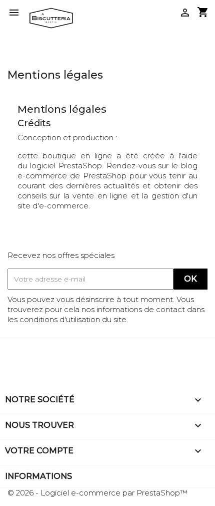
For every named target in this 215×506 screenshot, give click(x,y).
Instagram (44, 352)
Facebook (16, 352)
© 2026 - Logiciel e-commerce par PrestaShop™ (98, 492)
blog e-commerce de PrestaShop (108, 170)
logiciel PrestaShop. (68, 165)
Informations (38, 476)
